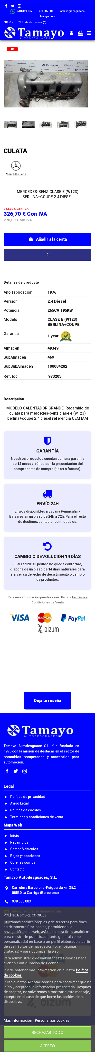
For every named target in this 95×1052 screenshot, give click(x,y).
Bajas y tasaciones (25, 856)
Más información (18, 1020)
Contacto (17, 869)
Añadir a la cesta (51, 239)
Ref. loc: (11, 376)
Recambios (19, 842)
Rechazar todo (48, 1032)
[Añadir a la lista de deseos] (47, 255)
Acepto (47, 1046)
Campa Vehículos (24, 849)
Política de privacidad (27, 797)
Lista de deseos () (34, 22)
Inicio (14, 835)
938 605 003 (21, 901)
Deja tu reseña (47, 700)
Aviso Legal (19, 803)
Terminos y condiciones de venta (36, 817)
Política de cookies (25, 810)
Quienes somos (23, 862)
